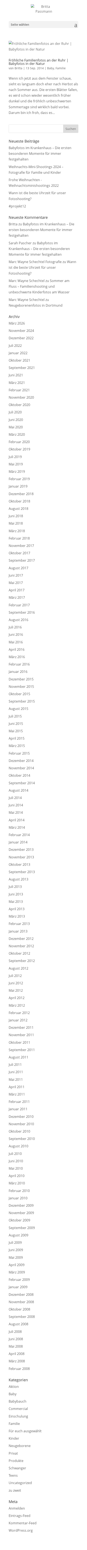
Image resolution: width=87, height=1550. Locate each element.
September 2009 (22, 1227)
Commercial (18, 1408)
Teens (13, 1475)
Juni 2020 (16, 419)
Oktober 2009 (19, 1220)
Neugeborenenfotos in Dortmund (36, 305)
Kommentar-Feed (23, 1523)
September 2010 (22, 1138)
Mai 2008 (16, 1346)
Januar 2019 (18, 486)
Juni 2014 (16, 805)
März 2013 (17, 916)
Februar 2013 (19, 923)
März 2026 (17, 323)
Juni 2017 (16, 575)
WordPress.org (21, 1530)
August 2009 (18, 1235)
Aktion (14, 1386)
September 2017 (22, 560)
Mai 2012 (16, 990)
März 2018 (17, 531)
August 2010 (18, 1146)
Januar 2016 (18, 671)
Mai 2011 (16, 1079)
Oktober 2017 (19, 553)
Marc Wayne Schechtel (27, 280)
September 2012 (22, 960)
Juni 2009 (16, 1250)
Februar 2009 (19, 1279)
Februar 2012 (19, 1012)
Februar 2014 (19, 834)
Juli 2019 (15, 456)
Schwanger (17, 1468)
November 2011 (21, 1035)
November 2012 (21, 946)
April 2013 (16, 909)
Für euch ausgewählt (25, 1431)
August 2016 (18, 619)
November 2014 (21, 768)
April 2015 (16, 738)
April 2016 (16, 649)
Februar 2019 (19, 479)
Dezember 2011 (21, 1027)
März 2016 (17, 657)
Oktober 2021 (19, 360)
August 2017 (18, 568)
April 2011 (16, 1087)
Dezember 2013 (21, 849)
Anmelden (17, 1508)
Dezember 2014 (21, 760)
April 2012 (16, 997)
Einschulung (18, 1416)
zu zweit (15, 1490)
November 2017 (21, 545)
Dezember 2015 (21, 679)
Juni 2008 (16, 1339)
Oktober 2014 (19, 775)
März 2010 (17, 1183)
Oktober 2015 (19, 694)
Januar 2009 (18, 1287)
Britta (18, 68)
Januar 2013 (18, 931)
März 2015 (17, 745)
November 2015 (21, 686)
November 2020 (21, 397)
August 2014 (18, 790)
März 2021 (17, 382)
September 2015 (22, 701)
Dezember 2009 (21, 1205)
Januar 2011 (18, 1109)
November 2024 (21, 330)
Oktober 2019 (19, 449)
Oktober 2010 (19, 1131)
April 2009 (16, 1265)
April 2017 (16, 590)
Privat (13, 1453)
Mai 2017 (16, 582)
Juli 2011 (15, 1064)
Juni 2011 (16, 1072)
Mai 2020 (16, 427)
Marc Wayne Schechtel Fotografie (35, 261)
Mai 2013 (16, 901)
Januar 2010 (18, 1198)
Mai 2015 (16, 731)
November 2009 (21, 1213)
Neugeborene (20, 1445)
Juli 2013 (15, 886)
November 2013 (21, 857)
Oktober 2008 (19, 1309)
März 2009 (17, 1272)
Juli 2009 (15, 1242)
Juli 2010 (15, 1153)
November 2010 (21, 1124)
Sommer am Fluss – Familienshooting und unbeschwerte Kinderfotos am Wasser (39, 286)
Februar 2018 (19, 538)
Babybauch (17, 1401)
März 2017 (17, 597)
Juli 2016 (15, 627)
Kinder (14, 1438)
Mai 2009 (16, 1257)
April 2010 (16, 1175)
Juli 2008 (15, 1331)
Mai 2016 (16, 642)
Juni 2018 (16, 516)
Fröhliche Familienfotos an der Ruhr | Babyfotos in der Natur (38, 62)
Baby (50, 68)
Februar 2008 (19, 1368)
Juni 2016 (16, 634)
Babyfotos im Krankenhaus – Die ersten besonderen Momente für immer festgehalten (40, 154)
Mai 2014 (16, 812)
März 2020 (17, 434)
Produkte (16, 1460)
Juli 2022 (15, 345)
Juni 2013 (16, 894)
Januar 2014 (18, 842)
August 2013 (18, 879)
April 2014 (16, 820)
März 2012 (17, 1005)
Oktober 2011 (19, 1042)
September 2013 (22, 872)
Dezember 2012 (21, 938)
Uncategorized (20, 1483)
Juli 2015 (15, 716)
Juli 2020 (15, 412)
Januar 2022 (18, 353)
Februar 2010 (19, 1190)
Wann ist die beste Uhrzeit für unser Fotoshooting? (42, 267)
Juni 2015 (16, 723)
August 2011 (18, 1057)
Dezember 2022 (21, 338)
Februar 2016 (19, 664)
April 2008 (16, 1353)
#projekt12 (17, 206)
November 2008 (21, 1302)
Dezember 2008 (21, 1294)
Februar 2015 (19, 753)
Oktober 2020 (19, 404)
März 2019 (17, 471)
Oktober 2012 (19, 953)
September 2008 (22, 1316)
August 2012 (18, 968)
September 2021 (22, 367)
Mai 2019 (16, 464)
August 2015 (18, 708)
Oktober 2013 (19, 864)
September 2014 (22, 783)
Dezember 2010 (21, 1116)
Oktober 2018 (19, 501)
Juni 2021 (16, 375)
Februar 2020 (19, 442)
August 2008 (18, 1324)
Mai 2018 (16, 523)
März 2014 (17, 827)
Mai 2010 (16, 1168)
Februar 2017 (19, 605)
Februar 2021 (19, 390)
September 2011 (22, 1050)
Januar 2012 (18, 1020)
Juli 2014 (15, 797)
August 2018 (18, 508)
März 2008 (17, 1361)
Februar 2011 (19, 1101)
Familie (61, 68)
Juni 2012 (16, 983)
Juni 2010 (16, 1161)
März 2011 (17, 1094)
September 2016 (22, 612)
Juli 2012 (15, 975)
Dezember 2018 (21, 494)
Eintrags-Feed (19, 1515)
